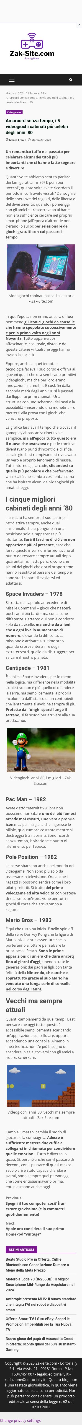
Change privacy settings (20, 1420)
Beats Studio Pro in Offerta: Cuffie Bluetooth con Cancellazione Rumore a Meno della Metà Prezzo (37, 1264)
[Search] (70, 79)
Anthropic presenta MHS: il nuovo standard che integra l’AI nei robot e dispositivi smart (41, 1304)
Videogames (14, 112)
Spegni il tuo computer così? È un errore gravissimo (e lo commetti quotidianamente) (36, 1206)
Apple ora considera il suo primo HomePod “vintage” (35, 1229)
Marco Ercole (17, 140)
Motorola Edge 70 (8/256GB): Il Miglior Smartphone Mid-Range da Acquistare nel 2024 (40, 1284)
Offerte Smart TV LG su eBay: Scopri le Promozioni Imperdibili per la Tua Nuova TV (39, 1324)
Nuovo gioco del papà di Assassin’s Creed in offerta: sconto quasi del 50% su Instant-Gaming (41, 1344)
